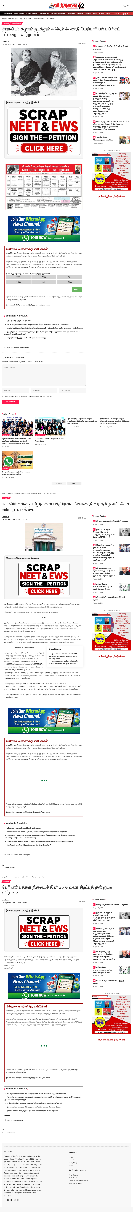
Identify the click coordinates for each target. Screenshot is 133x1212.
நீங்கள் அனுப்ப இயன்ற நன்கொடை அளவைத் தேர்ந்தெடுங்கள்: (28, 274)
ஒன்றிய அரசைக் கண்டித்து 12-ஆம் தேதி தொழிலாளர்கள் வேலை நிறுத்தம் (32, 1111)
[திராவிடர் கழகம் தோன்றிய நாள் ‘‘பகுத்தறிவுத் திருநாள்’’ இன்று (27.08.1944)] (124, 532)
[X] (6, 5)
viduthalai (5, 42)
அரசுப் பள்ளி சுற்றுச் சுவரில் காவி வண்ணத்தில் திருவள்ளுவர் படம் (29, 845)
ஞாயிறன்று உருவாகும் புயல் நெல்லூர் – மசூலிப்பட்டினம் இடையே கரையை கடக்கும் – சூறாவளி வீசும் (83, 421)
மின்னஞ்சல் (26, 854)
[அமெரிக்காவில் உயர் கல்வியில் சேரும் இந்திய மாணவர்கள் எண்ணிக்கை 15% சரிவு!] (124, 80)
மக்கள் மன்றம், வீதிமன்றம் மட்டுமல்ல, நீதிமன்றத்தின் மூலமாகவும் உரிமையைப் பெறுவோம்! (37, 832)
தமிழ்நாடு (6, 23)
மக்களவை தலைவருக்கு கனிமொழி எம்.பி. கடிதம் (24, 828)
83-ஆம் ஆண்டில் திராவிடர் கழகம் (112, 521)
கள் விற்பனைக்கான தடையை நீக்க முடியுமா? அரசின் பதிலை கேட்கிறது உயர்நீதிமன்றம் (36, 1093)
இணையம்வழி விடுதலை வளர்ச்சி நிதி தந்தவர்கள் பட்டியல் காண (28, 305)
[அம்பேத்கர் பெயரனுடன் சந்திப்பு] (124, 140)
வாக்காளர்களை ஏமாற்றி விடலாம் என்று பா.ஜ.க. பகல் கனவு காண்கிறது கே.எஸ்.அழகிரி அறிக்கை (40, 841)
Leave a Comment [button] (9, 867)
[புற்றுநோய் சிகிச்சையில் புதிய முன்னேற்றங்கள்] (124, 587)
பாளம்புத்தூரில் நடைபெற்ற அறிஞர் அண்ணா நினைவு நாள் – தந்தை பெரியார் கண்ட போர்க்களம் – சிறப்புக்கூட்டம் (45, 328)
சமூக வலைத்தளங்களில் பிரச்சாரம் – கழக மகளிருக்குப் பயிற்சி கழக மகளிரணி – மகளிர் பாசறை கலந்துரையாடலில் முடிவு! (16, 441)
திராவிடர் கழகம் (16, 23)
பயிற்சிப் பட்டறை (24, 347)
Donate (77, 289)
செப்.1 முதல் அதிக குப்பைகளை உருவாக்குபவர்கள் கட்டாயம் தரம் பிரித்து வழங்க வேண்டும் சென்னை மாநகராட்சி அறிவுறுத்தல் (104, 552)
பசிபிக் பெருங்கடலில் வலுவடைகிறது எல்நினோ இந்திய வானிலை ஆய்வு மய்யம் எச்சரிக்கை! (38, 324)
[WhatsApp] (18, 1200)
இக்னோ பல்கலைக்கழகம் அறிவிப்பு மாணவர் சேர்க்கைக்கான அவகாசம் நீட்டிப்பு (33, 1107)
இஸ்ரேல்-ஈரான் (18, 854)
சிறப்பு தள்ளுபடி (18, 1120)
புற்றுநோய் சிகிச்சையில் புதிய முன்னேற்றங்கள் (102, 586)
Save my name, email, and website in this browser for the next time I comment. (29, 396)
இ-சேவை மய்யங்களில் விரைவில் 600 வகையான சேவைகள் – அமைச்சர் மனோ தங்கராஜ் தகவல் (63, 656)
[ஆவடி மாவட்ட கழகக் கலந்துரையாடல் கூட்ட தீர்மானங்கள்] (50, 426)
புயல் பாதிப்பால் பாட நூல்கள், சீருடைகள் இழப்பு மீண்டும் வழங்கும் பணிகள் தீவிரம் (34, 1103)
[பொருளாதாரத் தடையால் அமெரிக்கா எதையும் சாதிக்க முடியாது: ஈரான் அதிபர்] (124, 571)
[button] (125, 5)
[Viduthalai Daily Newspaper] (66, 6)
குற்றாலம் (16, 347)
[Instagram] (15, 1200)
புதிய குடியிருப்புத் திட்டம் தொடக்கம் (19, 321)
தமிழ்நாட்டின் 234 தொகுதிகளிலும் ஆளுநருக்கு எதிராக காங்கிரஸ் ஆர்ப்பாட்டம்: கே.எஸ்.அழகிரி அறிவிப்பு (115, 421)
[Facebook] (4, 5)
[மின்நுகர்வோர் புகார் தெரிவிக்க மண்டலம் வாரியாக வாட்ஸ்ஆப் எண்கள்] (17, 460)
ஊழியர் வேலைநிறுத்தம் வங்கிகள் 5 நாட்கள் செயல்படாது (26, 338)
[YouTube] (11, 1200)
